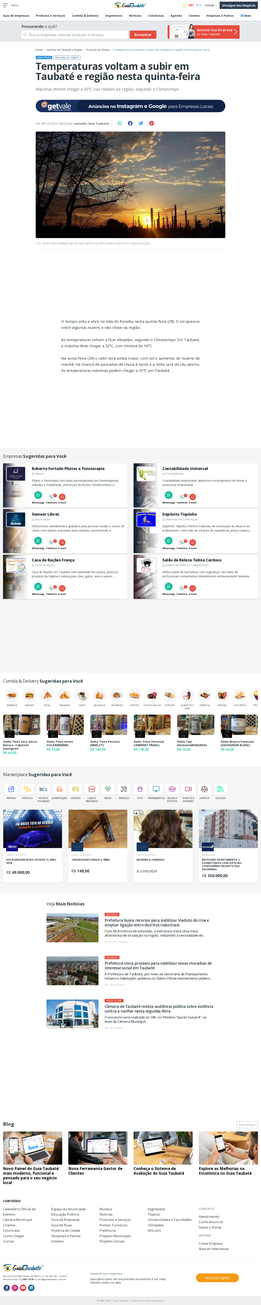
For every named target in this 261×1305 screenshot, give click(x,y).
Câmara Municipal (17, 1219)
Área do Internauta (213, 1248)
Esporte (76, 798)
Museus (106, 1209)
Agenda (176, 16)
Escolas (220, 798)
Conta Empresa (211, 1243)
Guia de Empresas (65, 1219)
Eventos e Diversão (188, 799)
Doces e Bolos (152, 705)
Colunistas (156, 16)
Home (39, 50)
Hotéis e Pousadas (43, 799)
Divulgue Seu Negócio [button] (238, 5)
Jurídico (204, 798)
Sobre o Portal (210, 1227)
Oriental (204, 705)
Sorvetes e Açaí (187, 707)
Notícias (135, 16)
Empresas (16, 16)
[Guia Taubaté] (130, 5)
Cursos (8, 1241)
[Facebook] (6, 1288)
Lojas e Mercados (92, 799)
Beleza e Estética (172, 799)
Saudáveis (117, 705)
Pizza (47, 705)
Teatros (154, 1214)
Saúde (107, 798)
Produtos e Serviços (50, 16)
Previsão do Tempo (98, 50)
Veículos (27, 798)
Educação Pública (65, 1214)
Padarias (64, 705)
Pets (140, 798)
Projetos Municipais (115, 1236)
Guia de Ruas (61, 1225)
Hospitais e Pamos (220, 16)
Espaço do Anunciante (68, 1209)
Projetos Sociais (112, 1241)
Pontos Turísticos (113, 1225)
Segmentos (113, 16)
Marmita (12, 705)
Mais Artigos (247, 1125)
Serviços (124, 798)
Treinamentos (156, 798)
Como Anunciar (211, 1221)
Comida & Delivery (85, 16)
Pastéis (134, 705)
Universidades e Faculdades (170, 1219)
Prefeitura (108, 1230)
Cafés (82, 705)
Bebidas (222, 705)
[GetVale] (130, 106)
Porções (170, 705)
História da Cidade (65, 1230)
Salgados (99, 705)
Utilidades (156, 1225)
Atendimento (209, 1216)
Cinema (194, 16)
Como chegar (13, 1236)
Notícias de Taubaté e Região (64, 50)
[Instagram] (15, 1288)
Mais (247, 16)
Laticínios (240, 705)
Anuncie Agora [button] (217, 1277)
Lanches (29, 705)
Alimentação (59, 798)
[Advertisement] (130, 285)
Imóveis (11, 798)
